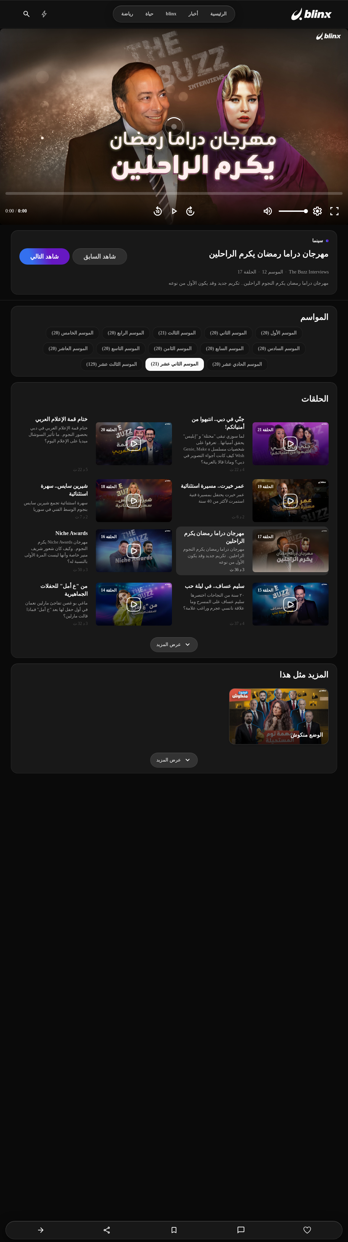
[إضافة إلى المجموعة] (174, 1230)
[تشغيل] (174, 211)
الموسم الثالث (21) (177, 332)
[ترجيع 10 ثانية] (158, 211)
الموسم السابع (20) (225, 348)
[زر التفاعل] (307, 1230)
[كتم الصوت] (268, 211)
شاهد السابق (100, 256)
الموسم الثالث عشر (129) (111, 364)
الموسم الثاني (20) (228, 332)
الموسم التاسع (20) (121, 348)
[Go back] (40, 1230)
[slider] (174, 193)
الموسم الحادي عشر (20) (237, 364)
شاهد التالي (44, 256)
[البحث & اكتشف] (26, 13)
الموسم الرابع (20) (126, 332)
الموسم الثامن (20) (173, 348)
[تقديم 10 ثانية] (190, 211)
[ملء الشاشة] (334, 211)
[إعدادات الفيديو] (317, 211)
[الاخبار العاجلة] (44, 13)
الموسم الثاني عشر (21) (174, 363)
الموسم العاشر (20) (68, 348)
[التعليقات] (241, 1230)
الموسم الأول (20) (279, 332)
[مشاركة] (107, 1230)
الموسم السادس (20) (279, 348)
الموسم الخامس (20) (72, 332)
